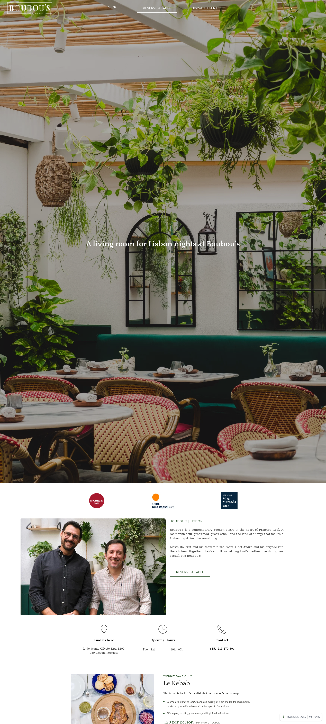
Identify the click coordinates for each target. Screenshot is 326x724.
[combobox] (289, 8)
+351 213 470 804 (221, 648)
